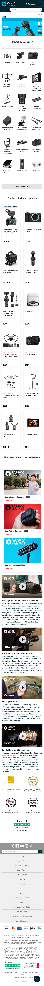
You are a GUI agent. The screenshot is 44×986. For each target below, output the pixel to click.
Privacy (36, 972)
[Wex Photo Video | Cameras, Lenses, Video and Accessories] (9, 4)
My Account (22, 875)
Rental (22, 893)
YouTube (22, 846)
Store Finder (22, 870)
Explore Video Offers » (22, 187)
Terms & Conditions (22, 912)
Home (40, 14)
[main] (22, 424)
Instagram (27, 846)
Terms (22, 974)
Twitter (12, 846)
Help (22, 902)
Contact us (22, 861)
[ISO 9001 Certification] (31, 965)
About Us (22, 879)
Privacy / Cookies (22, 898)
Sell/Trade (30, 4)
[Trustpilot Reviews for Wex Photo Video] (12, 965)
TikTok (31, 846)
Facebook (17, 846)
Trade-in (22, 884)
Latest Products (22, 921)
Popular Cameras (22, 866)
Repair (22, 889)
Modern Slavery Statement (22, 916)
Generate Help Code (22, 907)
